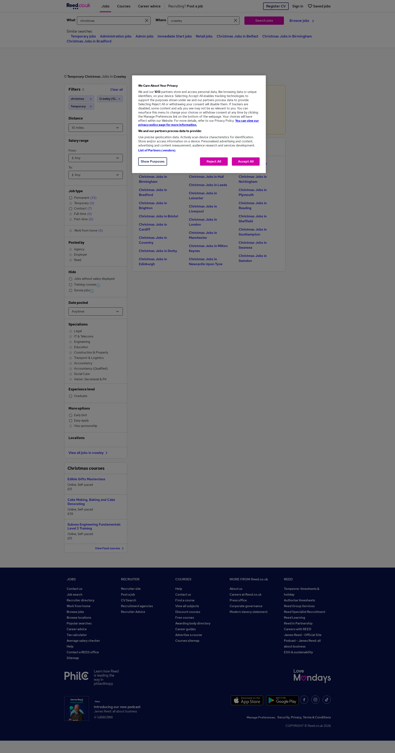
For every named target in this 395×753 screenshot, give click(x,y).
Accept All (246, 161)
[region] (199, 124)
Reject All (214, 161)
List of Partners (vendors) (157, 150)
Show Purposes (153, 161)
